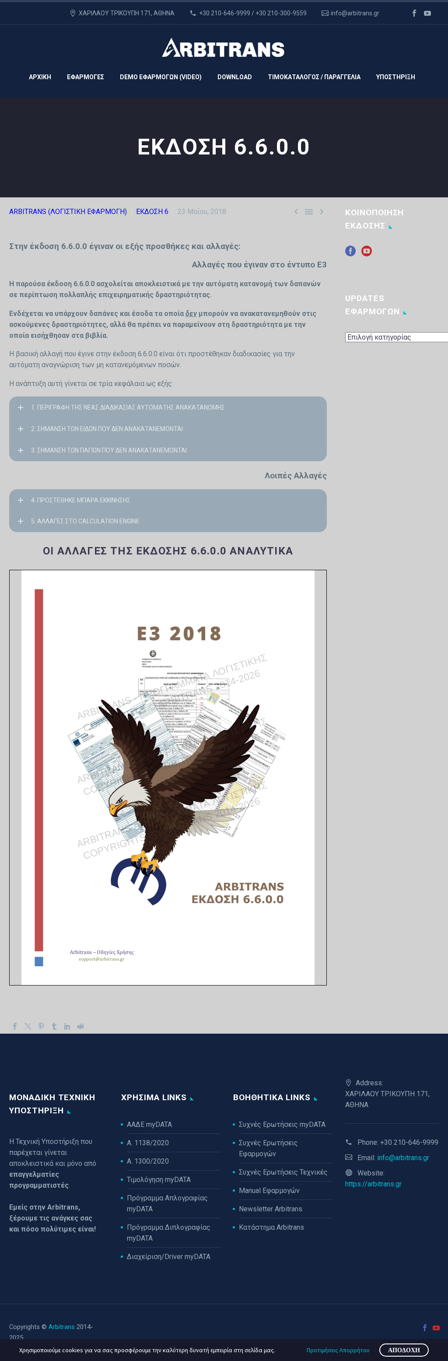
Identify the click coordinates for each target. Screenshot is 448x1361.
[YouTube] (427, 13)
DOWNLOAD (234, 77)
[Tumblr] (54, 1026)
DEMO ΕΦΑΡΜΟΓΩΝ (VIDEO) (161, 77)
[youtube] (366, 254)
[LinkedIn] (67, 1026)
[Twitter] (28, 1026)
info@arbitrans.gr (355, 13)
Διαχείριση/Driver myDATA (168, 1256)
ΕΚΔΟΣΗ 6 (152, 211)
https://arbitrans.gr (373, 1184)
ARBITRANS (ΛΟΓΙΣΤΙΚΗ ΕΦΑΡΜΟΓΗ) (68, 211)
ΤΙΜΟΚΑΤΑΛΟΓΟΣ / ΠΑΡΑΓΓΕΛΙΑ (314, 77)
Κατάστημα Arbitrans (271, 1227)
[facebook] (350, 254)
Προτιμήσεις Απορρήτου (338, 1350)
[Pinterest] (41, 1026)
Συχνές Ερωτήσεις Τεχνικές (283, 1172)
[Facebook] (414, 13)
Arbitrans (62, 1327)
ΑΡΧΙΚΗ (40, 77)
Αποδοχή (404, 1350)
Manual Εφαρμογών (269, 1190)
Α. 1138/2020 (148, 1143)
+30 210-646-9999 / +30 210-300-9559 (253, 13)
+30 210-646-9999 (409, 1142)
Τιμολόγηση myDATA (159, 1179)
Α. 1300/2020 (148, 1161)
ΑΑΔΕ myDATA (149, 1124)
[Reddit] (80, 1026)
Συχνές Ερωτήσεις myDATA (282, 1124)
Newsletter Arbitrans (270, 1209)
